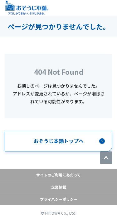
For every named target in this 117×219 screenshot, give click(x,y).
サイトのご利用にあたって (58, 174)
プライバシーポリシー (58, 199)
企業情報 (58, 187)
